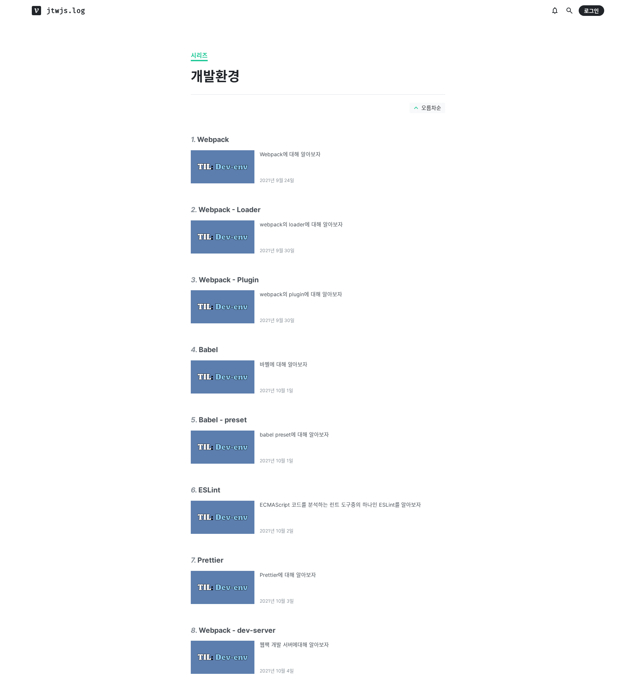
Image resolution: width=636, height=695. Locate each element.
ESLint (209, 490)
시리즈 (199, 55)
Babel (208, 349)
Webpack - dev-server (237, 630)
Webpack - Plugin (229, 279)
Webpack (213, 139)
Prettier (210, 560)
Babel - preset (223, 419)
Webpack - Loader (229, 209)
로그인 (591, 11)
